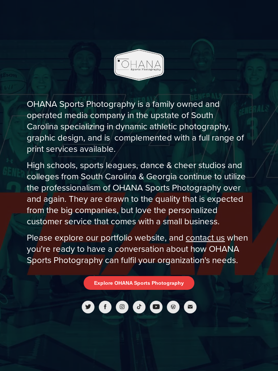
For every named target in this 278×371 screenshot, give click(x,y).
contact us (205, 237)
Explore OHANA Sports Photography (139, 283)
